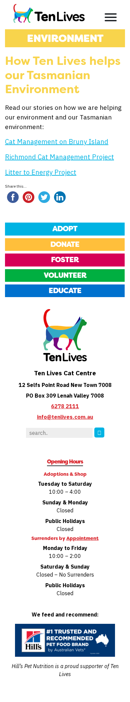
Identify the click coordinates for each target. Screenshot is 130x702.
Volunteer (65, 275)
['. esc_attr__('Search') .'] (99, 433)
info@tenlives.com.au (65, 417)
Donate (64, 244)
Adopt (64, 229)
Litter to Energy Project (40, 172)
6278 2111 (65, 406)
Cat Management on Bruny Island (56, 141)
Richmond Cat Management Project (59, 156)
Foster (65, 259)
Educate (65, 290)
